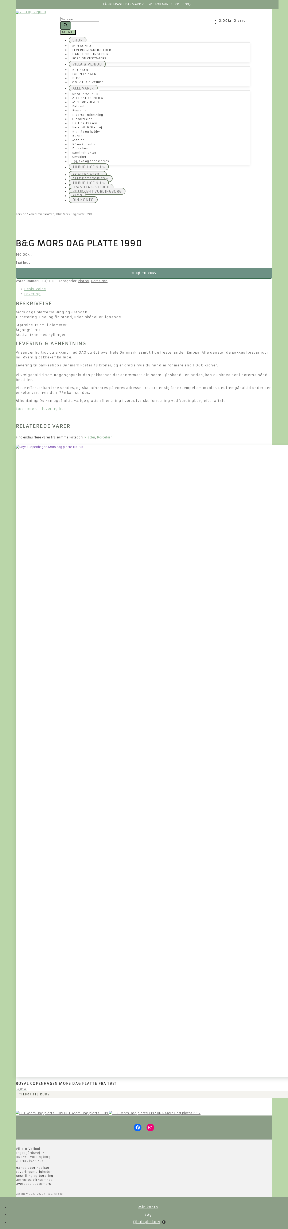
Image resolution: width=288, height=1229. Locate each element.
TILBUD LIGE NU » (89, 167)
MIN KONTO (81, 46)
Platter (49, 214)
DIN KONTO (83, 200)
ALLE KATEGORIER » (87, 98)
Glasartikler (82, 119)
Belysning (80, 106)
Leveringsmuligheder (34, 1172)
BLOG (76, 78)
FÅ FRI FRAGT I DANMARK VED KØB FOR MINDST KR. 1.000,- (147, 4)
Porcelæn (80, 148)
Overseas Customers (33, 1184)
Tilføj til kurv (144, 273)
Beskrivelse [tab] (35, 289)
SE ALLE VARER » (85, 94)
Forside (21, 214)
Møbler (78, 140)
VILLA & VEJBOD (87, 64)
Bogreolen (80, 110)
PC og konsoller (84, 144)
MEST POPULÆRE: (86, 102)
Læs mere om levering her (40, 409)
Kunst (77, 136)
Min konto (148, 1207)
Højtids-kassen (84, 123)
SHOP (78, 40)
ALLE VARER (83, 88)
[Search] (65, 25)
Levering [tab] (32, 294)
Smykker (79, 157)
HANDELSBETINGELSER (90, 54)
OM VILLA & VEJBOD (88, 82)
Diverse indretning (87, 115)
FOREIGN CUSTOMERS (89, 58)
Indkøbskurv (150, 1222)
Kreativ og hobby (86, 132)
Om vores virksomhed (34, 1180)
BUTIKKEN (80, 70)
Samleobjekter (84, 153)
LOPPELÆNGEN (84, 74)
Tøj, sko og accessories (90, 161)
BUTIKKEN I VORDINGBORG (97, 191)
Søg (148, 1214)
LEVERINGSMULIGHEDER (91, 50)
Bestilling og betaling (34, 1176)
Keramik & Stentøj (87, 127)
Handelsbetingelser (33, 1168)
